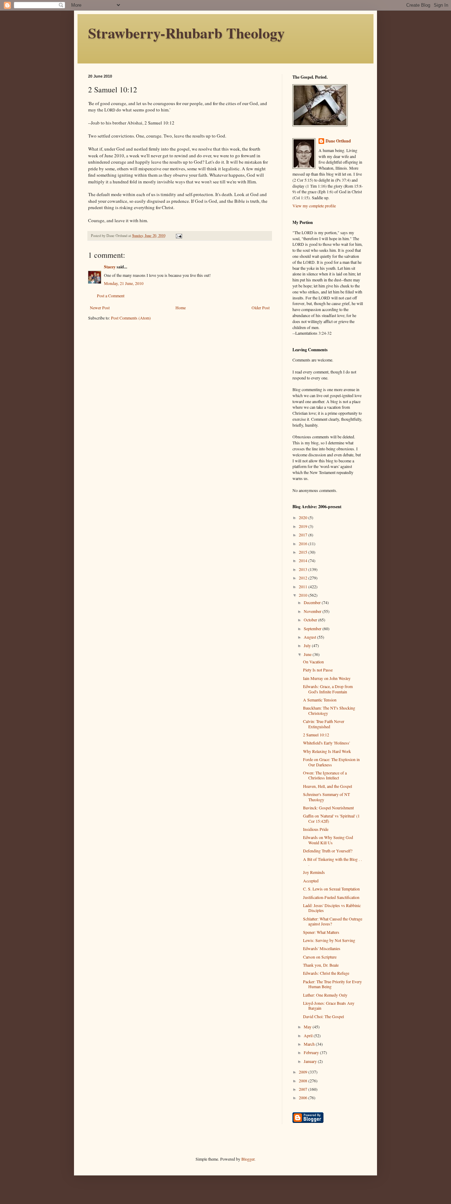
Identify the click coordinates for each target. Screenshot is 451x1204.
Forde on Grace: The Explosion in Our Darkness (331, 761)
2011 (303, 586)
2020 (303, 517)
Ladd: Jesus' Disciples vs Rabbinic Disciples (332, 907)
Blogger (247, 1159)
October (311, 619)
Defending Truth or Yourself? (327, 850)
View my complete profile (314, 205)
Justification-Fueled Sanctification (331, 897)
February (312, 1052)
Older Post (261, 307)
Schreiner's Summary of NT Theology (326, 796)
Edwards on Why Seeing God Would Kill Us (328, 839)
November (313, 611)
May (308, 1026)
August (310, 637)
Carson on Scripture (319, 957)
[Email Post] (178, 235)
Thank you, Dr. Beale (321, 965)
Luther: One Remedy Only (325, 995)
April (309, 1035)
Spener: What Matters (321, 932)
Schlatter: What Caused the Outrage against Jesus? (332, 921)
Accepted (311, 880)
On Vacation (313, 661)
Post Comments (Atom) (131, 318)
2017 (303, 534)
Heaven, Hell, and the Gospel (327, 786)
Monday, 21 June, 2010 (123, 283)
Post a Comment (110, 295)
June (308, 654)
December (313, 602)
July (308, 645)
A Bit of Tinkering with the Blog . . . (332, 861)
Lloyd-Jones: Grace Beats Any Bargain (328, 1005)
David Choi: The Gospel (323, 1016)
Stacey (110, 267)
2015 (303, 552)
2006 (303, 1097)
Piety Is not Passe (318, 670)
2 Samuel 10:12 (316, 734)
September (313, 628)
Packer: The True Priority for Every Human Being (332, 984)
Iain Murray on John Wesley (327, 678)
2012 (303, 577)
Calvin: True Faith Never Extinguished (323, 723)
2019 (303, 526)
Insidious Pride (315, 829)
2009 (303, 1072)
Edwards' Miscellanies (321, 948)
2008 (303, 1080)
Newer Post (100, 307)
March (310, 1044)
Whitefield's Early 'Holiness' (326, 743)
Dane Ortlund (338, 141)
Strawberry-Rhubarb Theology (186, 32)
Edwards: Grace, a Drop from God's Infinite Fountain (328, 688)
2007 (303, 1089)
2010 (303, 595)
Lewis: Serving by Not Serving (329, 940)
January (311, 1061)
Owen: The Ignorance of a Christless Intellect (325, 775)
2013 (303, 569)
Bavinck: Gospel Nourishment (328, 807)
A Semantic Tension (319, 700)
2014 (303, 560)
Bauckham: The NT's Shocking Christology (329, 710)
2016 (303, 543)
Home (180, 307)
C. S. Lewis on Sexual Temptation (331, 889)
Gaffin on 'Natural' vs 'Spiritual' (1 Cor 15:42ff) (331, 818)
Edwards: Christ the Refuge (326, 973)
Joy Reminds (314, 872)
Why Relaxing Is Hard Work (327, 751)
